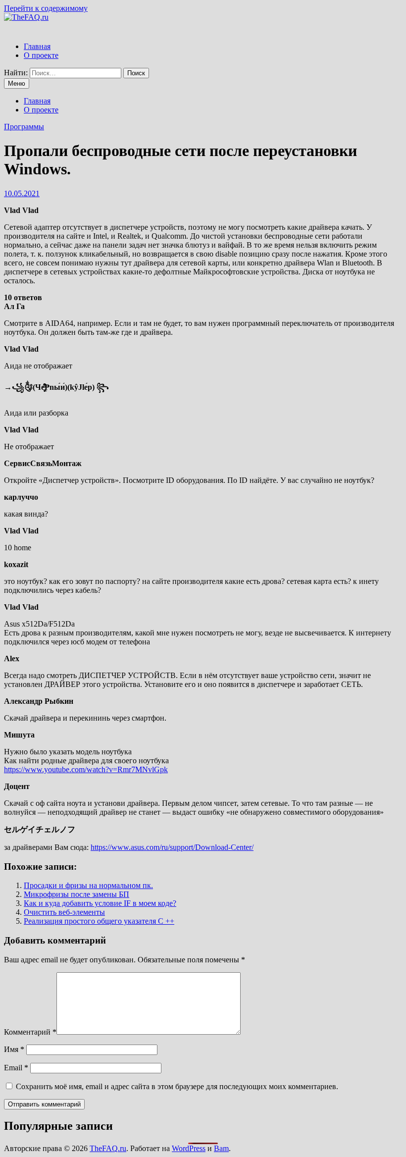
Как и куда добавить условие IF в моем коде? (100, 903)
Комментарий (30, 1032)
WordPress (188, 1148)
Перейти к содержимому (46, 8)
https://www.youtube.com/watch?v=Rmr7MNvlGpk (86, 769)
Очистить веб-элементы (64, 912)
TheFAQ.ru (108, 1148)
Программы (24, 126)
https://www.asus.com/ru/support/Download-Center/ (172, 847)
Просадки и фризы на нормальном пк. (88, 885)
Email (16, 1067)
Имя (14, 1049)
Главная (37, 46)
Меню (16, 83)
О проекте (41, 55)
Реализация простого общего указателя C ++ (99, 921)
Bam (221, 1148)
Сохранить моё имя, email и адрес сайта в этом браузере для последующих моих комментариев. (177, 1086)
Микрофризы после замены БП (76, 894)
